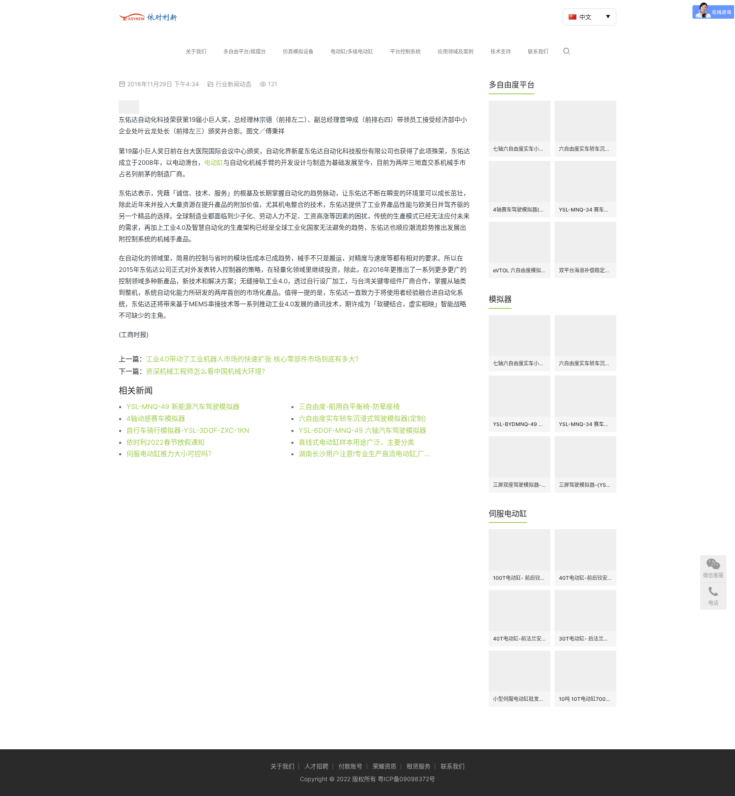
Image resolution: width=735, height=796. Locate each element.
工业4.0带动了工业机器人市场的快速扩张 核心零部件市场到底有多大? (252, 359)
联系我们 (538, 51)
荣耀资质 (384, 766)
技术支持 (500, 51)
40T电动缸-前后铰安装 (585, 578)
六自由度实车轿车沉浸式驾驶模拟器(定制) (362, 418)
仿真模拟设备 (298, 51)
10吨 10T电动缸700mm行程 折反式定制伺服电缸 (585, 699)
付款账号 (350, 766)
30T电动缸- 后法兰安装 (585, 638)
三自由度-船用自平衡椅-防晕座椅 (349, 406)
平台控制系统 (405, 51)
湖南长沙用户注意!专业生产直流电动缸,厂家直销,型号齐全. (367, 453)
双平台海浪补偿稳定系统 (585, 270)
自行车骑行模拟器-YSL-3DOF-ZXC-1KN (187, 430)
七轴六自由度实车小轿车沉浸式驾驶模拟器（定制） (519, 149)
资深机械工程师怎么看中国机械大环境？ (207, 371)
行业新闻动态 (233, 84)
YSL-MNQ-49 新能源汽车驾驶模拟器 (182, 406)
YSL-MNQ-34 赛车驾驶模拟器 (585, 209)
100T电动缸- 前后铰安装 (519, 578)
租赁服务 (418, 766)
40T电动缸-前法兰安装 (519, 638)
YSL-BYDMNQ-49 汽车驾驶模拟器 (519, 424)
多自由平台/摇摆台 (244, 51)
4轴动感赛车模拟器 (155, 418)
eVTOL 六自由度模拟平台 (519, 270)
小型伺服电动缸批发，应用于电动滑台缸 (519, 699)
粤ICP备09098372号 (406, 778)
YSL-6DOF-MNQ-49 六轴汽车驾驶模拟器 (362, 430)
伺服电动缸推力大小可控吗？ (170, 453)
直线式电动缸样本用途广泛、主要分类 (356, 442)
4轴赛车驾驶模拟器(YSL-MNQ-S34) (519, 209)
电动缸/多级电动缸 (351, 51)
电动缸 (213, 162)
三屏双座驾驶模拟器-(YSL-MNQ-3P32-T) (519, 485)
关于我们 (196, 51)
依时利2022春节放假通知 (165, 442)
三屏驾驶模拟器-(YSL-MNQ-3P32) (585, 485)
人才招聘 (316, 766)
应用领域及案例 (455, 51)
